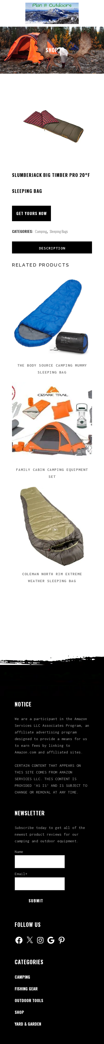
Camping (41, 231)
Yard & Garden (28, 1024)
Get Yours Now (31, 213)
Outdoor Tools (29, 1000)
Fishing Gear (26, 988)
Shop (19, 1012)
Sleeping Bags (59, 231)
